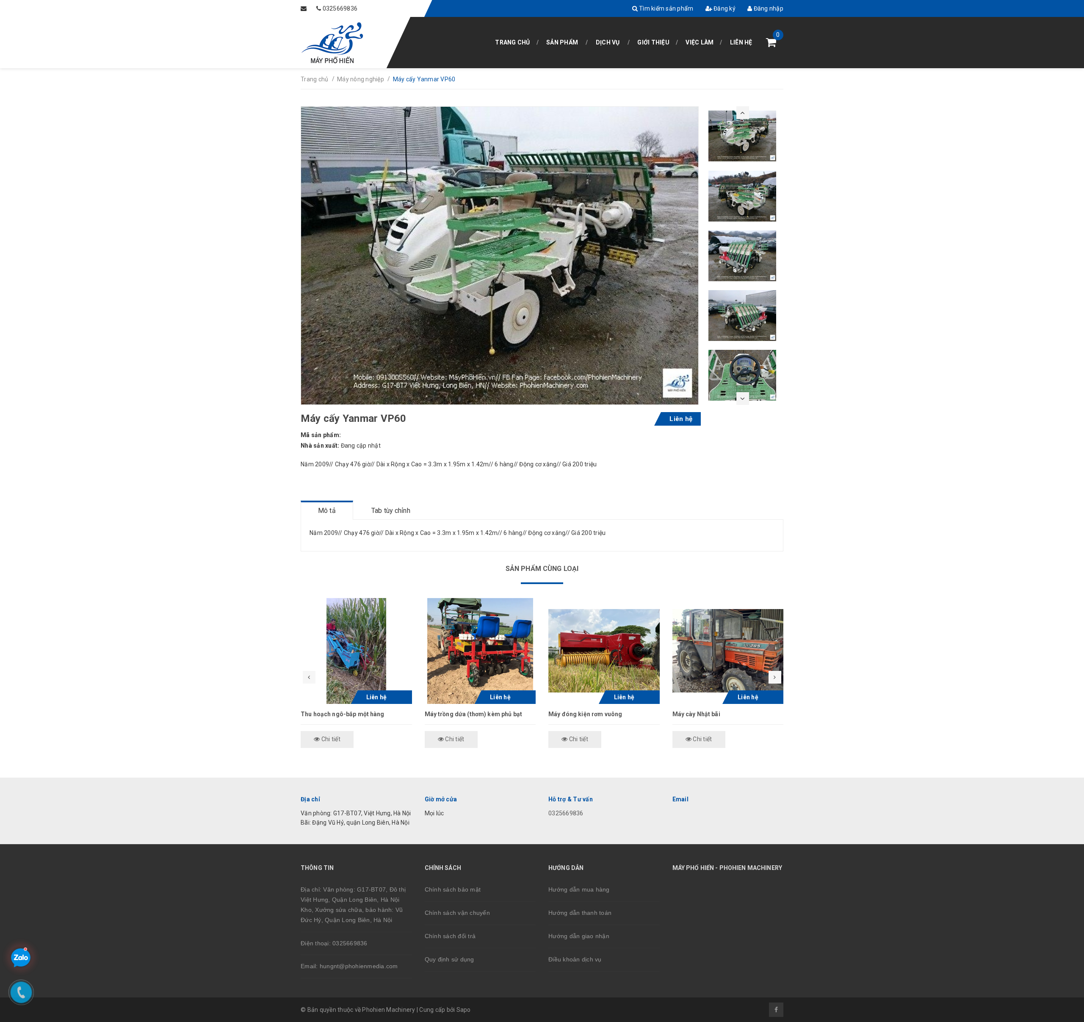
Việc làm (699, 42)
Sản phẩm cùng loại (542, 569)
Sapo (463, 1009)
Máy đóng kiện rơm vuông (585, 714)
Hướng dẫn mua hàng (579, 889)
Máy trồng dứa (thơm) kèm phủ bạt (473, 714)
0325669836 (340, 8)
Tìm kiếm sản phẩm (666, 8)
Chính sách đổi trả (450, 936)
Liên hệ (741, 42)
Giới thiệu (653, 42)
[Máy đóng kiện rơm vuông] (604, 651)
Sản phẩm (562, 42)
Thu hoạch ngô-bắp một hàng (342, 714)
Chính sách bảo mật (453, 889)
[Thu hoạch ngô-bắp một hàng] (356, 651)
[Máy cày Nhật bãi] (728, 651)
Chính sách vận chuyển (457, 912)
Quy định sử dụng (449, 959)
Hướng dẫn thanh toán (579, 912)
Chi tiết (330, 739)
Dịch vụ (608, 42)
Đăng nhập (767, 8)
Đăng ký (724, 8)
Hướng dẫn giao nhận (578, 936)
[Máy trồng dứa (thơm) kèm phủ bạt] (480, 651)
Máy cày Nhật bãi (696, 714)
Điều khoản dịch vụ (575, 959)
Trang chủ (512, 42)
